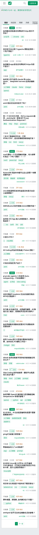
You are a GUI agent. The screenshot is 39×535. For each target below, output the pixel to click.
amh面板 (20, 107)
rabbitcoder (20, 363)
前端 (5, 142)
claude (14, 87)
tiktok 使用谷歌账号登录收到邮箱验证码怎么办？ (19, 358)
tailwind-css (8, 487)
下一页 (21, 524)
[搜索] (24, 3)
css (10, 142)
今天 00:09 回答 (30, 107)
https (16, 124)
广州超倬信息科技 (18, 474)
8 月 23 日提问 (31, 127)
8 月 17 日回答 (31, 285)
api (21, 400)
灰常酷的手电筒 (19, 330)
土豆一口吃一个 (18, 55)
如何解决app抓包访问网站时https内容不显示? (18, 65)
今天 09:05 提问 (30, 70)
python (15, 400)
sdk (21, 225)
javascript (12, 160)
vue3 (5, 160)
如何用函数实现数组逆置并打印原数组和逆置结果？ (18, 325)
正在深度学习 (19, 254)
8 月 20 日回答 (31, 182)
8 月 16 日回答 (31, 300)
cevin (22, 315)
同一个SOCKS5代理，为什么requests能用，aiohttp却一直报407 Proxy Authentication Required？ (19, 118)
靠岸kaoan (20, 385)
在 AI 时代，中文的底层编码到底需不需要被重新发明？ (19, 413)
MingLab (22, 454)
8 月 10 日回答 (31, 490)
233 (23, 241)
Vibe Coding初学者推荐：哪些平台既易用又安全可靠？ (18, 373)
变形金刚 (21, 127)
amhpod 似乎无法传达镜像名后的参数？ (19, 512)
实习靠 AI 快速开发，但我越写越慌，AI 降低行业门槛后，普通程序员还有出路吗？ (19, 310)
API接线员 (20, 228)
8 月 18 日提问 (31, 241)
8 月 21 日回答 (31, 163)
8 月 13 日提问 (31, 403)
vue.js (21, 142)
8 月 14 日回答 (31, 330)
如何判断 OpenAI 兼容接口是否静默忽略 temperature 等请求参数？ (19, 395)
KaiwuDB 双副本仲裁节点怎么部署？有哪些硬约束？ (19, 173)
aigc (5, 451)
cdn (22, 37)
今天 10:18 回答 (30, 40)
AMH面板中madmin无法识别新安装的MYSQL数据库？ (18, 295)
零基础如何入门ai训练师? (13, 447)
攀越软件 (21, 503)
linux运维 (7, 471)
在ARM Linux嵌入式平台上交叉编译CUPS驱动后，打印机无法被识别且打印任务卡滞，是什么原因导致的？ (19, 465)
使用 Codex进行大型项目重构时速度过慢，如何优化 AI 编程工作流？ (18, 340)
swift (12, 225)
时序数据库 (21, 178)
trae (5, 315)
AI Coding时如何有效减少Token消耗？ (19, 250)
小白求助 (10, 241)
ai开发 (12, 282)
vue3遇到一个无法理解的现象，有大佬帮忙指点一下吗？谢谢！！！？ (19, 155)
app (5, 70)
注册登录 (32, 3)
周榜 (21, 22)
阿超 (22, 285)
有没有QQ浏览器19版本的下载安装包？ (19, 483)
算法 (24, 418)
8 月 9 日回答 (31, 516)
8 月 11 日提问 (31, 474)
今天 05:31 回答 (30, 94)
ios (7, 225)
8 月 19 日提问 (31, 197)
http (10, 124)
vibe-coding (21, 282)
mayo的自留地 (19, 348)
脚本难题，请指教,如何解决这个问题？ (18, 499)
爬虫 (5, 124)
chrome (16, 37)
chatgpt (28, 87)
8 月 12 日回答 (31, 348)
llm (17, 225)
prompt (25, 378)
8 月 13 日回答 (31, 425)
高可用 (6, 178)
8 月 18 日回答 (31, 228)
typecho (7, 55)
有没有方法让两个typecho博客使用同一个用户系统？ (19, 50)
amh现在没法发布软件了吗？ (14, 103)
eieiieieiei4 (20, 182)
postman (23, 124)
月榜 (27, 22)
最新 (6, 22)
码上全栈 (21, 163)
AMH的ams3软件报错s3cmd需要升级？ (19, 206)
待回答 (13, 22)
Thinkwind (20, 145)
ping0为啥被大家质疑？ (12, 434)
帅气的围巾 (20, 70)
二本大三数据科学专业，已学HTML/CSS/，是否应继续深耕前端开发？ (19, 137)
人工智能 (7, 87)
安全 (13, 345)
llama (21, 87)
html (15, 142)
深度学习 (7, 422)
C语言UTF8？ (8, 237)
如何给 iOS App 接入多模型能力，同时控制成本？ (19, 220)
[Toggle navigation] (4, 3)
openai (6, 91)
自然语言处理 (16, 418)
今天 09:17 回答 (30, 55)
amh (5, 107)
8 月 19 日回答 (31, 210)
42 (23, 40)
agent (6, 282)
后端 (10, 363)
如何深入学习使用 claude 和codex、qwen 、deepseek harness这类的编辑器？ (18, 81)
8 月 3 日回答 (31, 454)
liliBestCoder (19, 94)
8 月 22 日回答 (31, 145)
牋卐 (22, 197)
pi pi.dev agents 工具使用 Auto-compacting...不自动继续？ (16, 277)
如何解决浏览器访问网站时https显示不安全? (18, 32)
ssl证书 (6, 37)
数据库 (13, 178)
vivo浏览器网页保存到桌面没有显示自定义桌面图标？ (19, 192)
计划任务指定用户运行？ (12, 263)
